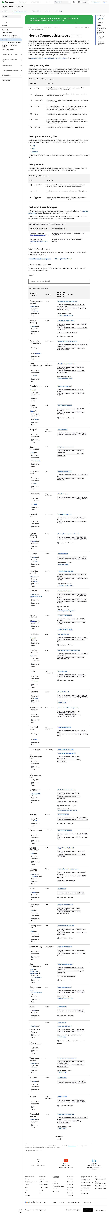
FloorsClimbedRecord (65, 615)
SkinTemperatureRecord (65, 964)
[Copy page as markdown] (77, 35)
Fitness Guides (36, 11)
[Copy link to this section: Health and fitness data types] (58, 207)
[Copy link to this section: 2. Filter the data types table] (52, 265)
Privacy (41, 1190)
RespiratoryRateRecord (65, 904)
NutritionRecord (63, 814)
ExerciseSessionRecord (65, 591)
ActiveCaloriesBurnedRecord (67, 301)
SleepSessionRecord (64, 987)
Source (27, 1187)
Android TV (56, 1191)
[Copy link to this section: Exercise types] (70, 607)
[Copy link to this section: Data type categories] (50, 66)
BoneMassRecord (63, 494)
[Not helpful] (88, 27)
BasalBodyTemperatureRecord (67, 341)
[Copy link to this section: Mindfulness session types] (77, 806)
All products (87, 1202)
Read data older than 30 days (38, 241)
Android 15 (70, 1184)
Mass (35, 483)
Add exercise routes (36, 596)
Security (27, 1184)
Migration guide (59, 20)
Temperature (37, 353)
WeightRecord (62, 1097)
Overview (5, 11)
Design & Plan (35, 2)
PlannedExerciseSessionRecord (68, 869)
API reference (84, 1188)
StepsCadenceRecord (64, 1026)
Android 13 (70, 1190)
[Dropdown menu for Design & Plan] (41, 2)
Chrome (54, 1202)
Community (58, 11)
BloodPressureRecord (65, 405)
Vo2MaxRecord (62, 1077)
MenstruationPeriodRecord (66, 753)
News (26, 1190)
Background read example (37, 235)
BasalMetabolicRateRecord (66, 364)
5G (40, 1193)
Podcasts (27, 1195)
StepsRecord (62, 1022)
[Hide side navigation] (20, 1211)
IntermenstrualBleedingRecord (68, 708)
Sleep (33, 146)
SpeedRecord (62, 1006)
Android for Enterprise (31, 1182)
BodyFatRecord (62, 429)
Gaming (41, 1179)
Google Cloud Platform (74, 1202)
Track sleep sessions (36, 992)
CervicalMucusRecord (64, 514)
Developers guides (86, 1185)
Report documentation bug (100, 1182)
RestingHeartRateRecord (66, 925)
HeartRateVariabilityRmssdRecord (69, 650)
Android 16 (70, 1182)
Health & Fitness (43, 1184)
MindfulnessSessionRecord (66, 790)
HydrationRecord (63, 692)
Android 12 (70, 1193)
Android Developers (33, 27)
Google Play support (100, 1186)
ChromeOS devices (58, 1186)
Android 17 (70, 1179)
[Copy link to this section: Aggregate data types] (75, 337)
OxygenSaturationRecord (66, 848)
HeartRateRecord (63, 634)
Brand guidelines (41, 1210)
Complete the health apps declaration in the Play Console (49, 58)
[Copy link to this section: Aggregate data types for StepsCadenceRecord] (63, 1043)
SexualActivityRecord (65, 946)
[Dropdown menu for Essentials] (26, 2)
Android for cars (57, 1189)
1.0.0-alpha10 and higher (40, 259)
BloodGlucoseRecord (64, 386)
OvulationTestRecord (65, 830)
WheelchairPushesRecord (66, 1114)
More (46, 2)
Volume (36, 698)
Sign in (105, 2)
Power (35, 376)
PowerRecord (62, 888)
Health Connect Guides (20, 11)
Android (27, 1179)
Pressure (36, 419)
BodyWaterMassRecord (64, 471)
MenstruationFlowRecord (66, 749)
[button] (11, 46)
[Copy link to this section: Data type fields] (45, 165)
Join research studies (100, 1188)
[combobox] (62, 2)
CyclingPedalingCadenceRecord (68, 534)
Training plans (34, 876)
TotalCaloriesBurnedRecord (67, 1058)
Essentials (21, 2)
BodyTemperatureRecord (65, 447)
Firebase (62, 1202)
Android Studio (95, 2)
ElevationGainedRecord (65, 571)
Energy (36, 311)
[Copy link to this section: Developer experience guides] (59, 137)
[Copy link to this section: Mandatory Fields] (36, 316)
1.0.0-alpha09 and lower (63, 259)
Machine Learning (44, 1182)
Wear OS (55, 1183)
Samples (47, 11)
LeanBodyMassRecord (64, 727)
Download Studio (85, 1190)
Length (36, 561)
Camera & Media (43, 1187)
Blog (26, 1193)
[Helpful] (86, 27)
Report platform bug (100, 1179)
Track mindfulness (35, 793)
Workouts (35, 152)
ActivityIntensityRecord (66, 321)
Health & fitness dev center (12, 7)
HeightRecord (62, 671)
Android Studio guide (87, 1182)
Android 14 (70, 1187)
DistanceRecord (63, 553)
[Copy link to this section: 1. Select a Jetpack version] (51, 249)
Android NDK (84, 1193)
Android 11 (70, 1195)
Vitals (33, 149)
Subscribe (88, 1210)
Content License (72, 1146)
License (33, 1210)
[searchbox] (11, 16)
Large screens (57, 1181)
